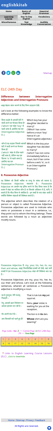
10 (9, 343)
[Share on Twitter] (8, 73)
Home (9, 11)
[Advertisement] (26, 49)
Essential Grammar (44, 12)
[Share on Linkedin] (18, 73)
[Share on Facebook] (3, 73)
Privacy (30, 420)
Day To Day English (26, 17)
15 (42, 343)
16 (48, 343)
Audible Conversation (44, 23)
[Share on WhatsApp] (13, 73)
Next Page (29, 333)
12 (22, 343)
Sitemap (47, 73)
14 (35, 343)
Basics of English (26, 12)
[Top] (49, 428)
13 (29, 343)
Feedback (40, 420)
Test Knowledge (26, 23)
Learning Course (8, 17)
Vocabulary (44, 16)
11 (15, 343)
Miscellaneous (8, 22)
